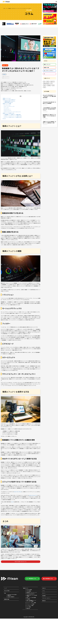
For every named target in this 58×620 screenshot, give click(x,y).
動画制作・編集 (46, 67)
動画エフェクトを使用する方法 (8, 113)
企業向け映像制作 (11, 596)
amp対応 (48, 85)
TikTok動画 (29, 591)
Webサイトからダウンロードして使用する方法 (12, 115)
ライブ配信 (29, 606)
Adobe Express (46, 83)
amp (44, 85)
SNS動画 (28, 599)
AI (51, 83)
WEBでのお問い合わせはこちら (21, 561)
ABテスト (52, 81)
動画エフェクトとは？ (7, 98)
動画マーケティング (47, 64)
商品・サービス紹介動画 (31, 597)
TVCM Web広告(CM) (30, 593)
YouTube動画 (29, 589)
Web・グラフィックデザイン (48, 70)
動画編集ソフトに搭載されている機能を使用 (12, 114)
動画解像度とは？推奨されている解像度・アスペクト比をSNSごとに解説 (49, 116)
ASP (53, 85)
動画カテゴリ (25, 588)
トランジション (7, 105)
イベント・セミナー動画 (31, 602)
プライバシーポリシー (46, 598)
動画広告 (28, 608)
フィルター (6, 107)
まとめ (4, 118)
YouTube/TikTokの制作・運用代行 (12, 595)
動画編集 (4, 74)
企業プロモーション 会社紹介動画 (32, 596)
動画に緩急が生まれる (8, 102)
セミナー (44, 593)
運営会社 (44, 600)
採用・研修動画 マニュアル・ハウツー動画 (31, 601)
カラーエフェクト (7, 110)
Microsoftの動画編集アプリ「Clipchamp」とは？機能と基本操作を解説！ (49, 96)
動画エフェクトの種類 (7, 103)
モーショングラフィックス (9, 106)
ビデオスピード (7, 109)
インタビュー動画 (30, 605)
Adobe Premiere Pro (33, 495)
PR (44, 73)
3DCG (48, 81)
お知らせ (44, 588)
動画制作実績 (6, 599)
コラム (43, 590)
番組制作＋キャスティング (32, 592)
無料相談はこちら (49, 578)
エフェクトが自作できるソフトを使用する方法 (12, 117)
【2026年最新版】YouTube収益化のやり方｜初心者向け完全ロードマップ (49, 109)
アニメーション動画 (30, 604)
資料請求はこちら (32, 578)
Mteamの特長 (6, 590)
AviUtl (12, 501)
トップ (5, 588)
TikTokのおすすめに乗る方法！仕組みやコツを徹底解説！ (49, 103)
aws (44, 87)
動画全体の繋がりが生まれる (9, 101)
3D (44, 81)
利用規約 (44, 595)
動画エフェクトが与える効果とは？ (9, 99)
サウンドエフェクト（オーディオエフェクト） (12, 111)
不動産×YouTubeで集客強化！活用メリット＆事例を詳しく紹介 (49, 122)
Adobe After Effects (18, 491)
